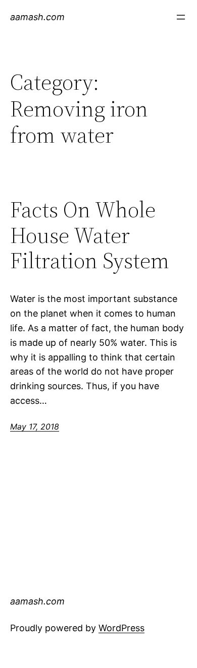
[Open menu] (181, 17)
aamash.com (37, 17)
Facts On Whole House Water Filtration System (89, 235)
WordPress (121, 628)
